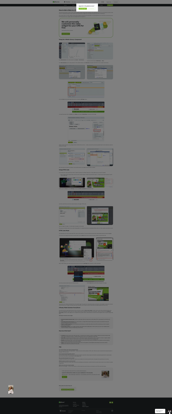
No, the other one (91, 8)
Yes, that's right (82, 8)
